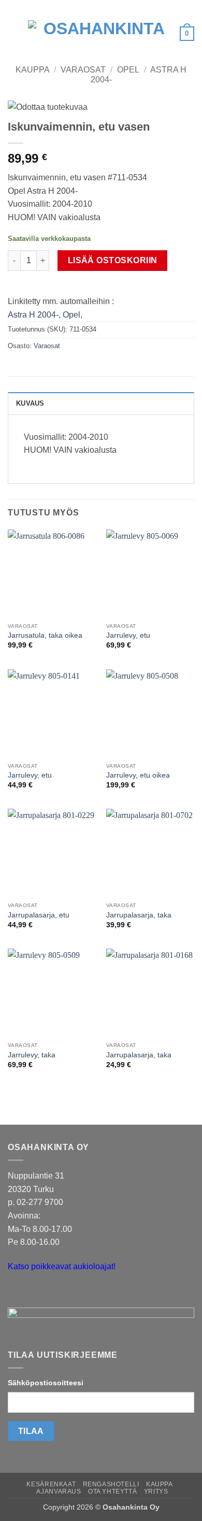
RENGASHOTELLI (111, 1484)
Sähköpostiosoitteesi (45, 1383)
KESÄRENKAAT (51, 1484)
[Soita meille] (36, 1292)
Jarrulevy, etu (128, 635)
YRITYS (156, 1491)
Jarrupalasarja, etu (38, 915)
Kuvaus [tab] (30, 403)
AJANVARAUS (58, 1491)
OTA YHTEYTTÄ (112, 1491)
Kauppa (33, 69)
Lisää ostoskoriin (112, 260)
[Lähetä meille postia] (17, 1292)
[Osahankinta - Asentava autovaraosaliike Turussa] (100, 34)
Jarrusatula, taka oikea (45, 635)
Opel (128, 69)
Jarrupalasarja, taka (138, 915)
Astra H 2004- (33, 314)
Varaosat (83, 69)
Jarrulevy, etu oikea (138, 775)
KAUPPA (159, 1484)
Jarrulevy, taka (31, 1055)
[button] (14, 33)
